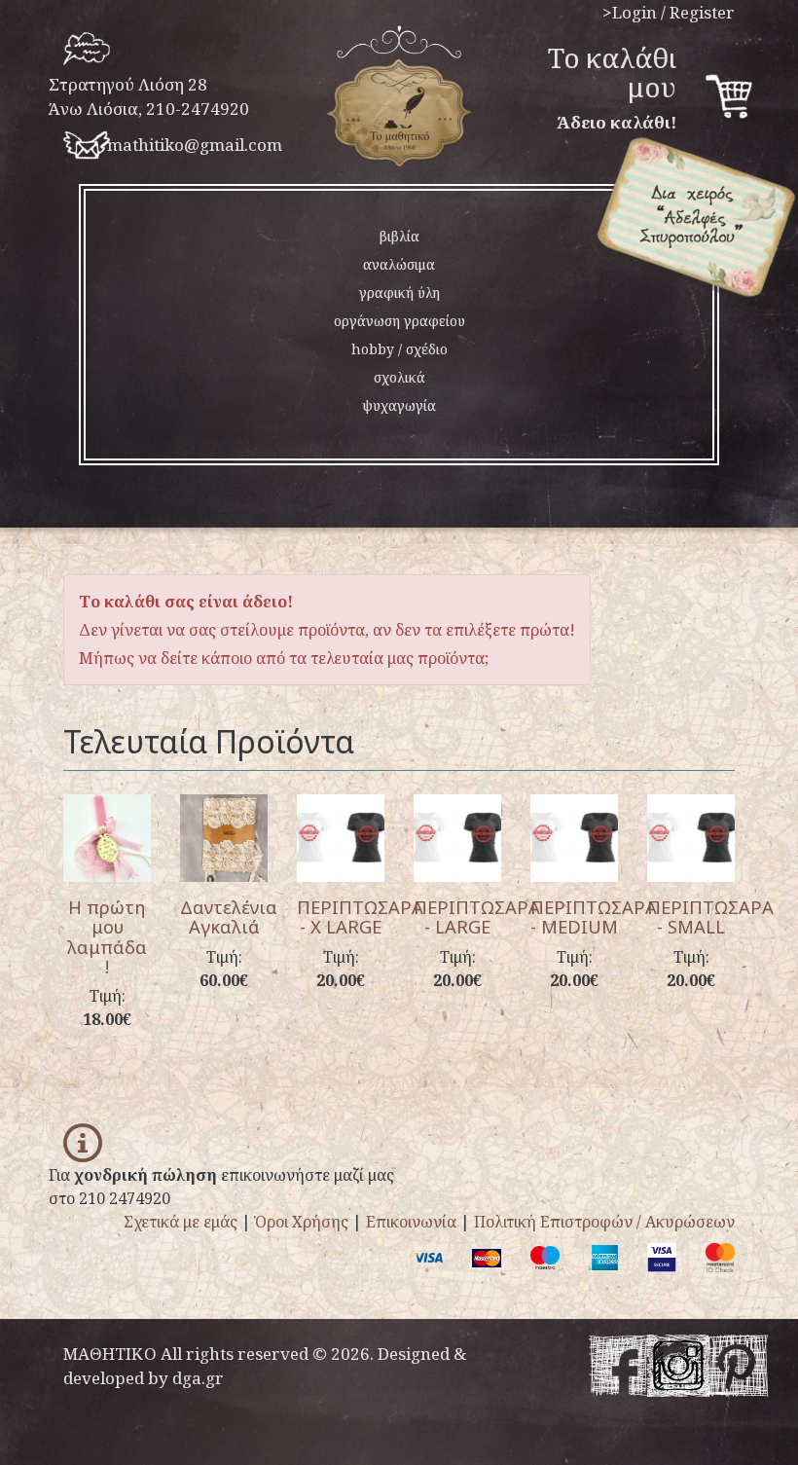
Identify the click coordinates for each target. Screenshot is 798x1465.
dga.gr (198, 1378)
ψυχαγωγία (399, 405)
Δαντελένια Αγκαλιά (228, 916)
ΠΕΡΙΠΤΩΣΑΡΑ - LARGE (477, 916)
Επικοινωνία (411, 1221)
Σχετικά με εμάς (180, 1221)
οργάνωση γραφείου (399, 320)
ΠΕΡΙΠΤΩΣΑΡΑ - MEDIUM (593, 916)
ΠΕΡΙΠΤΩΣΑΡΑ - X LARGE (360, 916)
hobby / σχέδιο (399, 349)
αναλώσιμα (399, 264)
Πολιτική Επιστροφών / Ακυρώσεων (604, 1221)
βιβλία (399, 236)
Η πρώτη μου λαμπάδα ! (107, 936)
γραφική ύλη (399, 292)
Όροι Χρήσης (301, 1221)
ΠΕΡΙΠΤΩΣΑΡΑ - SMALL (710, 916)
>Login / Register (668, 12)
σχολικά (399, 377)
